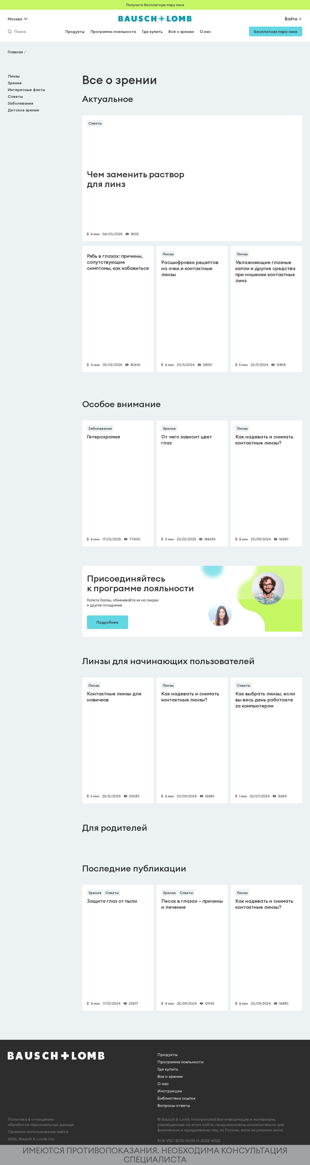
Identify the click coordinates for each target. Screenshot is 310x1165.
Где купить (152, 31)
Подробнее (107, 622)
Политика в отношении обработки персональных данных (41, 1122)
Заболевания (20, 103)
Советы (15, 96)
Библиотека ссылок (176, 1098)
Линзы (14, 76)
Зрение (15, 82)
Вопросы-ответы (173, 1105)
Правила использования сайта (38, 1131)
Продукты (75, 31)
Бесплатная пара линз (275, 31)
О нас (205, 31)
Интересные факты (26, 89)
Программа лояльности (113, 31)
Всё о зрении (181, 31)
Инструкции (169, 1090)
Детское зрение (23, 110)
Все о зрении (170, 1076)
